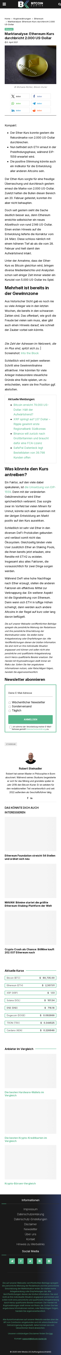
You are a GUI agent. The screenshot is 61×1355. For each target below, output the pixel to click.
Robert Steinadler (30, 768)
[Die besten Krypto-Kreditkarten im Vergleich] (30, 1116)
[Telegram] (12, 1261)
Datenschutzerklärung (36, 729)
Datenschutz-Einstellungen (30, 1219)
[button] (20, 96)
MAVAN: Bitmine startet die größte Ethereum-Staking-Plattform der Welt (28, 904)
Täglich (16, 710)
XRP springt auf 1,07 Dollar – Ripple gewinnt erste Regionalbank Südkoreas (31, 424)
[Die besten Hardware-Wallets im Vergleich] (30, 1071)
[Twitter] (30, 1261)
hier (51, 1333)
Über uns (30, 1234)
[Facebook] (21, 1261)
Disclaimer (30, 1224)
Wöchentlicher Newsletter (28, 702)
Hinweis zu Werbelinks (30, 1244)
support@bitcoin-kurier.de (34, 1339)
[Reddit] (49, 1261)
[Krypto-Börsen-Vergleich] (30, 1162)
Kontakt (30, 1239)
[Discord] (39, 1261)
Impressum (30, 1209)
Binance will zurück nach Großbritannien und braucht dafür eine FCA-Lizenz (31, 438)
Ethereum (9, 29)
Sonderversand (21, 706)
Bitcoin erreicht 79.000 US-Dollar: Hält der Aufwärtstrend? (31, 409)
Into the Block (30, 353)
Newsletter (30, 1229)
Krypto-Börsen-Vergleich (20, 1183)
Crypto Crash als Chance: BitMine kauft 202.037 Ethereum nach (29, 951)
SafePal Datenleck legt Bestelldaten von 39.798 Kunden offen (29, 452)
